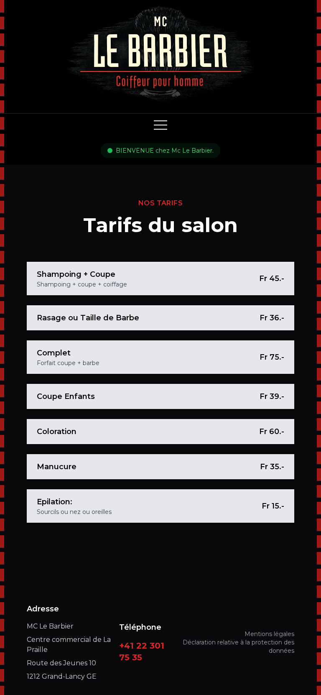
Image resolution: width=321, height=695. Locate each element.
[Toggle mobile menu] (160, 125)
